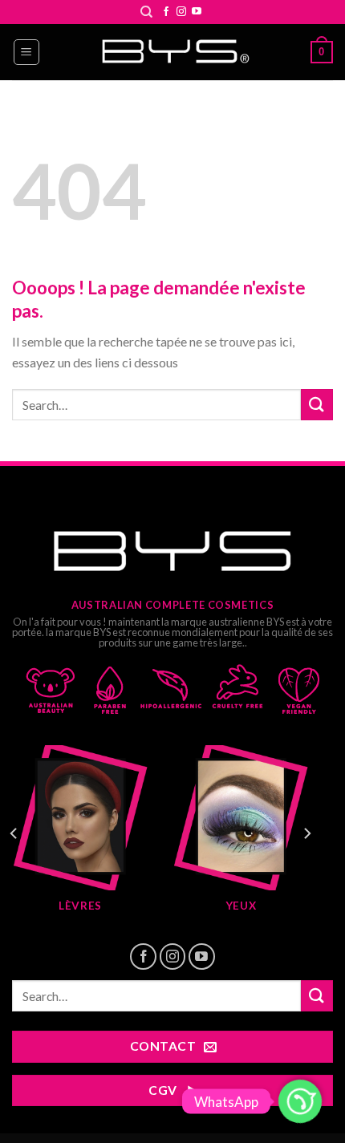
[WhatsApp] (300, 1101)
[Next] (306, 833)
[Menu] (27, 52)
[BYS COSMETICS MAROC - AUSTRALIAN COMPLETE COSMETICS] (172, 52)
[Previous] (14, 833)
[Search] (146, 12)
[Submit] (317, 404)
